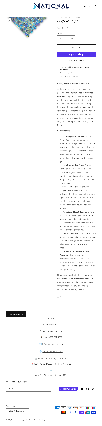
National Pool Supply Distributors (22, 420)
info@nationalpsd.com (52, 344)
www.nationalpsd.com (52, 351)
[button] (5, 6)
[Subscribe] (48, 389)
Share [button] (62, 297)
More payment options (76, 60)
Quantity (60, 33)
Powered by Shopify (40, 420)
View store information (69, 76)
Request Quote (16, 314)
